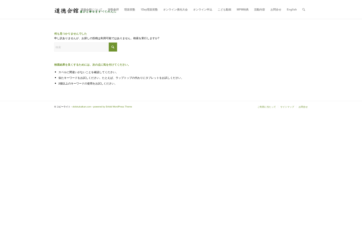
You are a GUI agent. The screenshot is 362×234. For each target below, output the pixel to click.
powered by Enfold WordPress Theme (112, 106)
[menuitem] (73, 9)
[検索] (304, 9)
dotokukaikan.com (81, 106)
